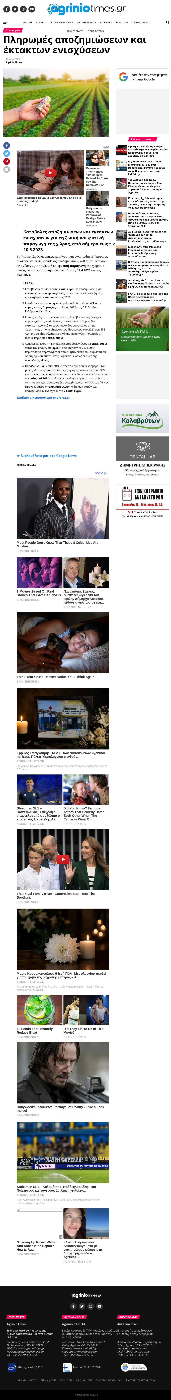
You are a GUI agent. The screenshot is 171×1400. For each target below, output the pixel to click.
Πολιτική (122, 22)
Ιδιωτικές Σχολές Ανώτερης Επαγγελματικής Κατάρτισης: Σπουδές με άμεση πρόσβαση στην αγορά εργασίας (146, 203)
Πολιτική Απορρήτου (109, 1380)
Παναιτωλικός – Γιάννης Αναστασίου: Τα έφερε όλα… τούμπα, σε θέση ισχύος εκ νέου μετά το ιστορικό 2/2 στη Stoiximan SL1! (148, 220)
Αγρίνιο (41, 22)
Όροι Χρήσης (84, 1380)
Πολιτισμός (75, 31)
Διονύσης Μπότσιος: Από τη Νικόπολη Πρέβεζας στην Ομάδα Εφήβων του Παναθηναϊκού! (148, 283)
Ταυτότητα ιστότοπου (140, 1380)
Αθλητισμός (140, 22)
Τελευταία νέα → (142, 139)
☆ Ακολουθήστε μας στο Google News (47, 456)
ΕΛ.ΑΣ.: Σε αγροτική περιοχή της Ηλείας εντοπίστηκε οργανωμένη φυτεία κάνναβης (148, 297)
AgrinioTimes (14, 62)
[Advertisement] (63, 426)
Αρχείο (33, 1380)
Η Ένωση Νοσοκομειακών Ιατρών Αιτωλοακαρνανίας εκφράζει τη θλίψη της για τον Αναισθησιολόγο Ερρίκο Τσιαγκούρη (148, 268)
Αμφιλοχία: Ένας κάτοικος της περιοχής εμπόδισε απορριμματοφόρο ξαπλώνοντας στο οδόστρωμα (147, 236)
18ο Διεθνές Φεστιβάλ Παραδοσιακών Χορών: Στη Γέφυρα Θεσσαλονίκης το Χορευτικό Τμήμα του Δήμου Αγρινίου (145, 186)
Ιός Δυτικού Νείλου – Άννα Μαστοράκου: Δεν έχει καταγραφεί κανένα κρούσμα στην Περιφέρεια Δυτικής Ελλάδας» (146, 168)
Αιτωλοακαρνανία (61, 22)
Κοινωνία (106, 22)
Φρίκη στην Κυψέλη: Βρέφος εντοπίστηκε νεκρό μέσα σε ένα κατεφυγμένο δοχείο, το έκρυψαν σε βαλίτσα (148, 151)
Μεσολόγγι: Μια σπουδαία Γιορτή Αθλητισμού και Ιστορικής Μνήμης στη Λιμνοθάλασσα (144, 251)
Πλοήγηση (66, 1380)
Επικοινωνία (48, 1380)
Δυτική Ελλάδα (86, 22)
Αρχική (27, 22)
